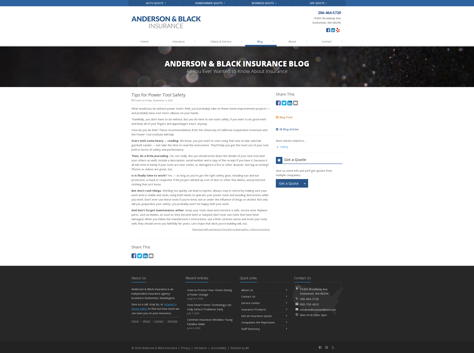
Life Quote (317, 3)
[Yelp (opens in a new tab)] (338, 30)
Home (144, 41)
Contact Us (248, 296)
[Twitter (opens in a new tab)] (139, 255)
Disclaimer (200, 348)
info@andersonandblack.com (318, 309)
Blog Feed (285, 117)
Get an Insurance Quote (256, 316)
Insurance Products (253, 309)
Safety (284, 147)
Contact (332, 41)
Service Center (250, 303)
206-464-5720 (309, 299)
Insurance (184, 41)
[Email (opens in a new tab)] (151, 255)
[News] (339, 347)
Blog (265, 41)
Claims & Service (227, 41)
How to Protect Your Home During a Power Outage (209, 294)
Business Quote (263, 3)
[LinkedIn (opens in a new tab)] (333, 30)
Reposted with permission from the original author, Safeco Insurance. (231, 229)
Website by (239, 348)
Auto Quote (155, 3)
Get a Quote (288, 183)
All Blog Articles (289, 129)
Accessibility (218, 348)
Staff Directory (250, 329)
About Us (247, 290)
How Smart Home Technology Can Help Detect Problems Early (209, 309)
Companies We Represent (258, 322)
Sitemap (172, 321)
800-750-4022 (309, 304)
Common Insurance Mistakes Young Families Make (210, 324)
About (297, 41)
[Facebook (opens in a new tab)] (328, 30)
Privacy (185, 348)
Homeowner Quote (209, 3)
